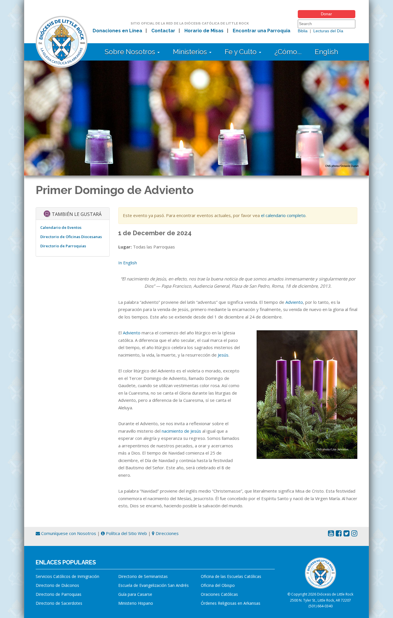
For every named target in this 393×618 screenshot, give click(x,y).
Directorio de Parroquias (63, 245)
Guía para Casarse (135, 594)
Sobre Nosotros (131, 52)
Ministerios (191, 52)
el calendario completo (283, 215)
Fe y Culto (241, 52)
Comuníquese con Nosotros (68, 533)
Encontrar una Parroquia (261, 30)
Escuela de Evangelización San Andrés (153, 585)
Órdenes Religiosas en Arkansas (230, 603)
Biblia (303, 31)
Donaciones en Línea (117, 30)
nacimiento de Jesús (181, 431)
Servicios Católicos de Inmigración (67, 576)
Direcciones (166, 533)
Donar (326, 14)
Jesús (223, 355)
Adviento (294, 302)
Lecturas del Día (328, 31)
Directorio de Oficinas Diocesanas (71, 236)
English (326, 52)
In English (127, 262)
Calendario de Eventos (60, 227)
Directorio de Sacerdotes (59, 603)
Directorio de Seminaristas (143, 576)
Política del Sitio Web (126, 533)
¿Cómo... (288, 52)
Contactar (163, 30)
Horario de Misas (204, 30)
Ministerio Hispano (135, 603)
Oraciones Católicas (219, 594)
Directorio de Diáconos (57, 585)
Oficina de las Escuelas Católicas (231, 576)
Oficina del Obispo (218, 585)
